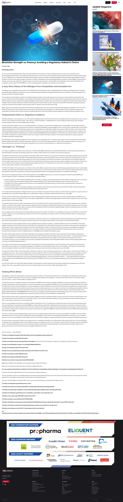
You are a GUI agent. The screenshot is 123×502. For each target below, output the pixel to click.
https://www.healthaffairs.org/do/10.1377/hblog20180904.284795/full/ (22, 344)
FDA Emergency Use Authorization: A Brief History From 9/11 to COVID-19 (106, 31)
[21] (41, 315)
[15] (38, 282)
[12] (38, 231)
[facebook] (2, 484)
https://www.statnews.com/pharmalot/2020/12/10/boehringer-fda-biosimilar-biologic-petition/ (29, 386)
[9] (70, 193)
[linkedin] (5, 484)
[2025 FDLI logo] (6, 2)
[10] (21, 200)
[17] (64, 293)
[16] (21, 291)
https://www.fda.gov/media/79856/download (15, 353)
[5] (21, 136)
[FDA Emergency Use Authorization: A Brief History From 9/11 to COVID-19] (107, 20)
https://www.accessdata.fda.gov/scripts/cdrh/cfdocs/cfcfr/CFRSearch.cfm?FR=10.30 (26, 350)
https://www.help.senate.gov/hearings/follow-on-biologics (19, 341)
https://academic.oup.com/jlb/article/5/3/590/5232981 (18, 399)
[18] (29, 305)
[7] (76, 171)
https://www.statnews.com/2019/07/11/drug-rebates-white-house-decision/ (24, 408)
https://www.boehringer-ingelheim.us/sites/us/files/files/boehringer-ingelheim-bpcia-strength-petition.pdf (32, 389)
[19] (51, 308)
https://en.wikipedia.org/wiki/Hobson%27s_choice (17, 383)
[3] (56, 104)
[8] (42, 174)
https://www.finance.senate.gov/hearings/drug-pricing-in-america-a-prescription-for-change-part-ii (30, 405)
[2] (73, 79)
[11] (78, 220)
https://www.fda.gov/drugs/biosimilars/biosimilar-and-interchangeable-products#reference (28, 335)
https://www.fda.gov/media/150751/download (16, 347)
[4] (42, 133)
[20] (14, 310)
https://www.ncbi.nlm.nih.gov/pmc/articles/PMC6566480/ (19, 360)
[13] (68, 248)
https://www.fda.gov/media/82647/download (15, 338)
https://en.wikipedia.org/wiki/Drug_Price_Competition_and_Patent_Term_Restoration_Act (28, 393)
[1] (80, 75)
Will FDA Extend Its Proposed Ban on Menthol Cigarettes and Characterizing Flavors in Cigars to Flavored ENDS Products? (106, 118)
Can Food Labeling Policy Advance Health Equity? (106, 52)
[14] (7, 260)
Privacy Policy (110, 499)
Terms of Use (95, 499)
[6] (42, 150)
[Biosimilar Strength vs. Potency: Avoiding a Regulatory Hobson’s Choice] (107, 85)
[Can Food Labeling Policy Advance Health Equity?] (107, 42)
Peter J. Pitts (6, 66)
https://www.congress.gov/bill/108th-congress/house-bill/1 (20, 396)
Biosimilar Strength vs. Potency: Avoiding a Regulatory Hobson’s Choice (104, 96)
